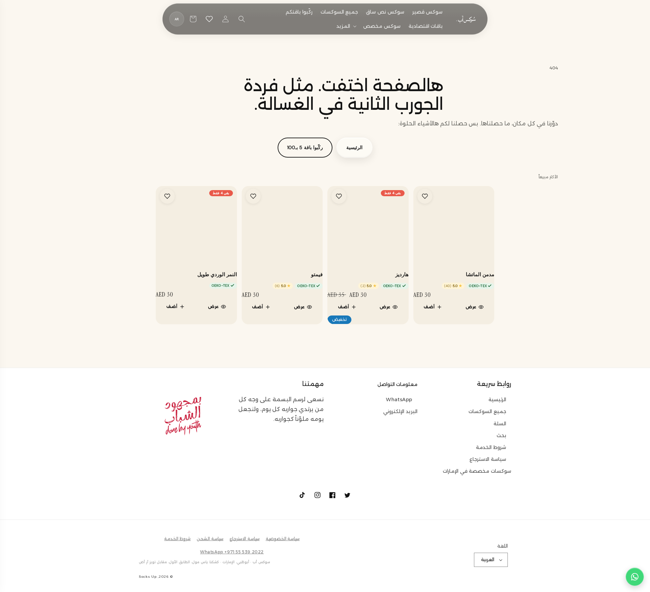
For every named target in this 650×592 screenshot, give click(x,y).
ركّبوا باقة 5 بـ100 (305, 147)
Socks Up (148, 576)
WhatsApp (399, 399)
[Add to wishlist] (424, 196)
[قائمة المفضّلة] (209, 19)
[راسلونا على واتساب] (635, 577)
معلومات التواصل (397, 384)
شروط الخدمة (491, 447)
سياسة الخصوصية (283, 538)
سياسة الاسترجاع (488, 459)
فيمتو (317, 274)
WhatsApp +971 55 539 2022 (232, 551)
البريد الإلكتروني (400, 411)
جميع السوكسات (487, 411)
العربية (487, 559)
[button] (345, 26)
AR (177, 19)
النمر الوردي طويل (217, 274)
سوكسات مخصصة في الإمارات (477, 471)
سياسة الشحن (210, 538)
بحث (501, 435)
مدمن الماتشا (480, 274)
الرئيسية (354, 147)
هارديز (402, 274)
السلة (500, 424)
